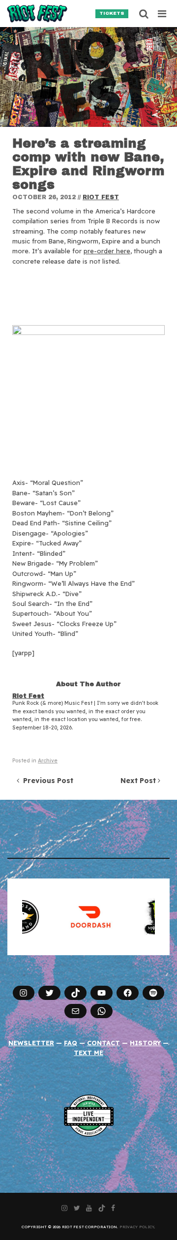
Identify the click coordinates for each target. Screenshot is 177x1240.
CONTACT (103, 1043)
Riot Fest (101, 197)
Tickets (111, 13)
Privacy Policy (136, 1226)
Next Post (139, 780)
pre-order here (107, 251)
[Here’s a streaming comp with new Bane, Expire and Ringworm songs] (88, 77)
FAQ (70, 1043)
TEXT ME (88, 1053)
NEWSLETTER (31, 1043)
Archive (48, 760)
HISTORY (145, 1043)
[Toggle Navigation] (162, 13)
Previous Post (46, 780)
